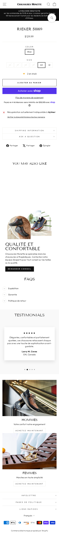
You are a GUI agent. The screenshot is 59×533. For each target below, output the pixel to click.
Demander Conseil (19, 269)
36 (10, 65)
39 (33, 65)
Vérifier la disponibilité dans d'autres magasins (26, 117)
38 (25, 65)
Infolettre (28, 495)
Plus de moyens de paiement (29, 97)
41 (49, 65)
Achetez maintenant (29, 430)
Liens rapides (29, 509)
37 (18, 65)
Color (29, 47)
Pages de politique (29, 502)
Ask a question (29, 136)
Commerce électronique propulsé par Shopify (29, 531)
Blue (29, 51)
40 (41, 65)
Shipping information (29, 130)
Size (29, 60)
